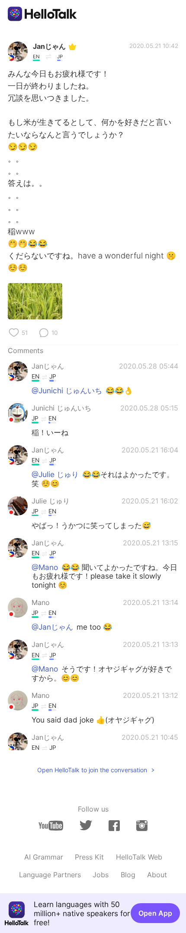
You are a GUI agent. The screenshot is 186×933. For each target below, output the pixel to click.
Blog (128, 874)
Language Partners (50, 874)
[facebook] (114, 825)
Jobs (101, 874)
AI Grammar (43, 857)
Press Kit (89, 857)
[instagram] (142, 825)
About (157, 874)
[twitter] (86, 825)
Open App (155, 913)
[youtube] (50, 826)
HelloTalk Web (139, 857)
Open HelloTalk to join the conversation (92, 770)
